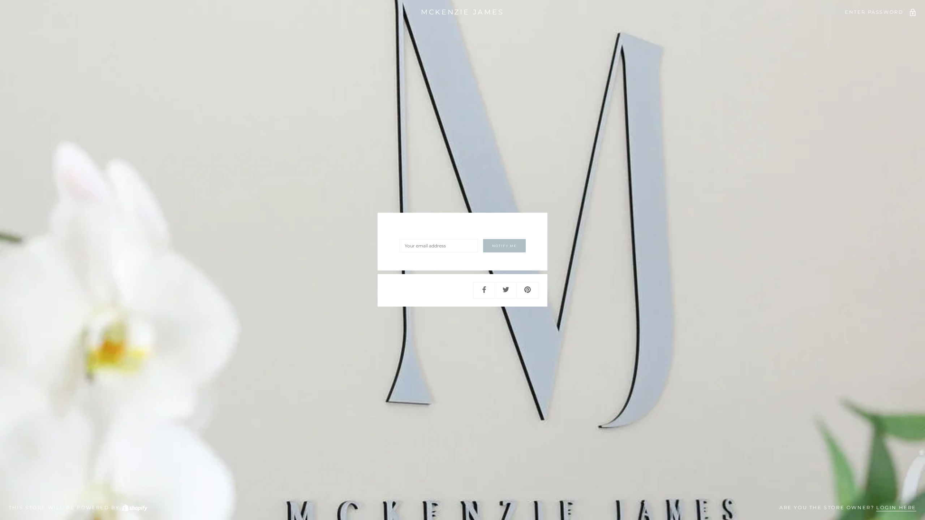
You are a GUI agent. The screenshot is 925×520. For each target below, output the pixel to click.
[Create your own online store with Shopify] (134, 507)
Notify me (504, 246)
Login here (896, 507)
